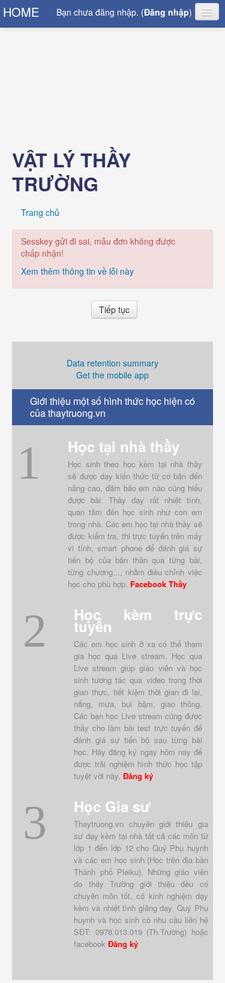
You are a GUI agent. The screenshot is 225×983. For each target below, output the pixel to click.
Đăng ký (138, 775)
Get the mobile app (112, 375)
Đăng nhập (166, 12)
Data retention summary (112, 363)
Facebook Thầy (158, 584)
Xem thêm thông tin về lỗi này (77, 271)
